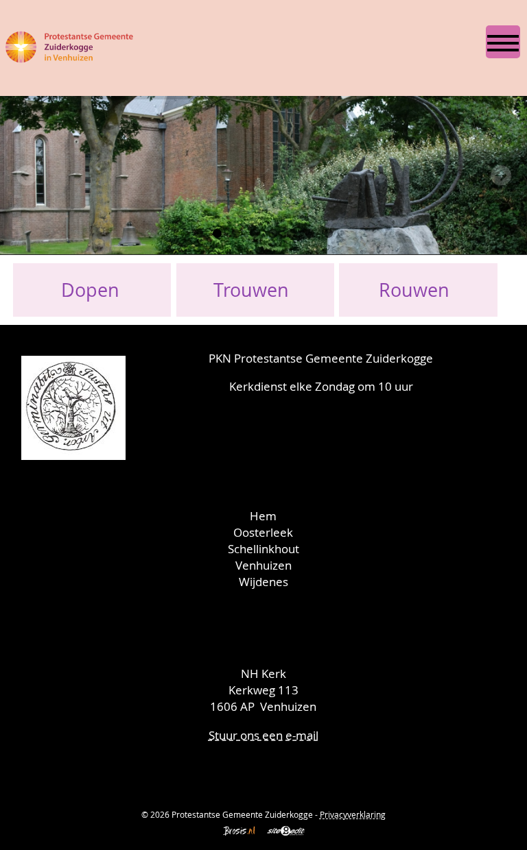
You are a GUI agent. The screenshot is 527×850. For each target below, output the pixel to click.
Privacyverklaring (353, 814)
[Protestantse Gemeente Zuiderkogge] (69, 44)
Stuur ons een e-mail (263, 735)
